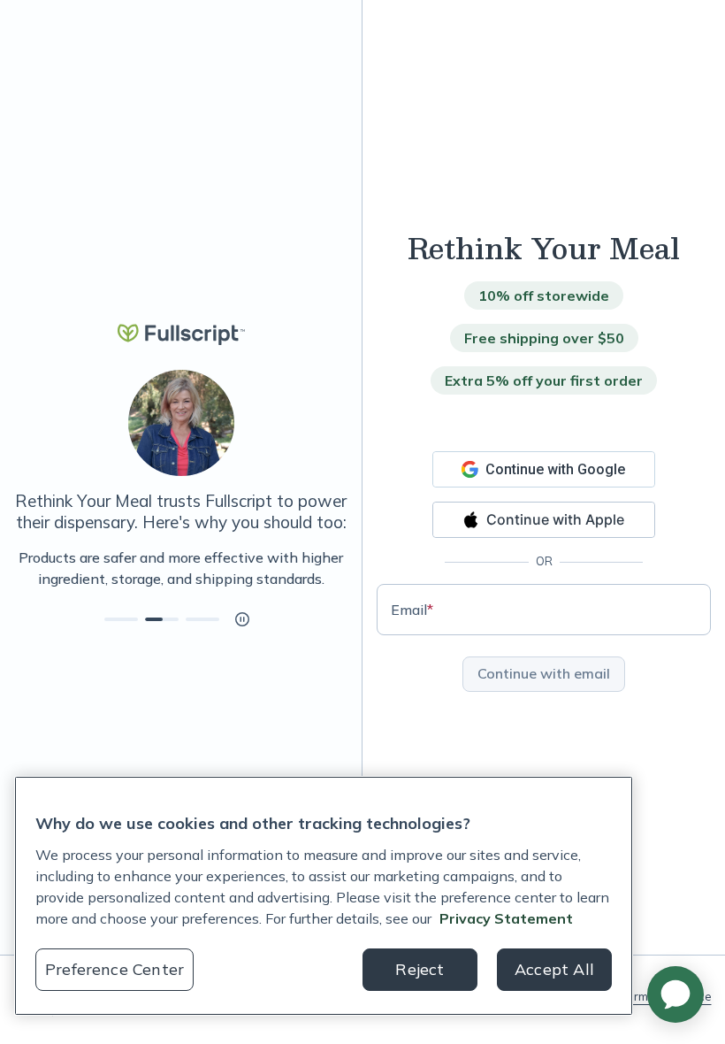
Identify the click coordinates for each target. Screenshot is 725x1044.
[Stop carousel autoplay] (242, 619)
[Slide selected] (162, 619)
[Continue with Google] (543, 469)
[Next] (347, 568)
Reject (419, 969)
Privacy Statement (506, 918)
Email (412, 609)
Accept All (554, 969)
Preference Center (114, 969)
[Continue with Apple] (543, 520)
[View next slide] (121, 619)
